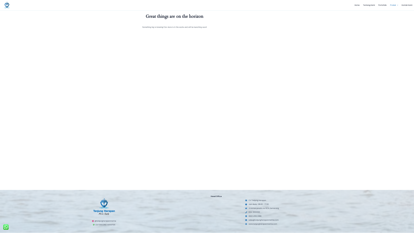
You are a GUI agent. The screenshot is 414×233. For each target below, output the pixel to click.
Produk (393, 5)
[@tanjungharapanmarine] (104, 221)
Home (357, 5)
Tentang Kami (369, 5)
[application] (397, 5)
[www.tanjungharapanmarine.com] (261, 224)
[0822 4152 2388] (253, 216)
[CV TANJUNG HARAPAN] (104, 224)
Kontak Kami (407, 5)
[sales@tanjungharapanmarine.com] (262, 220)
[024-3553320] (252, 212)
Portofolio (382, 5)
